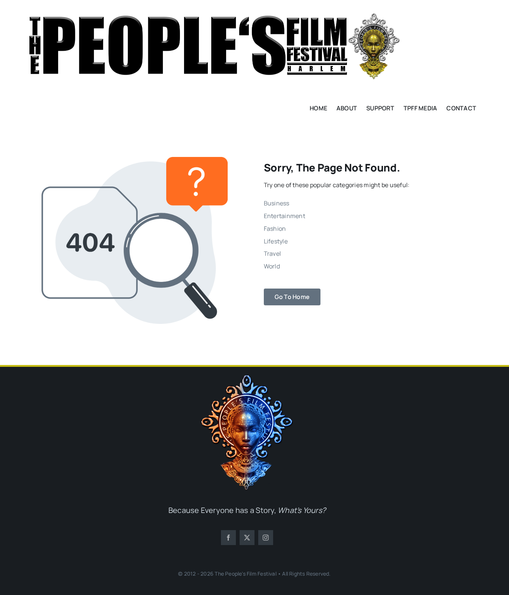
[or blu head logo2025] (247, 378)
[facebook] (228, 537)
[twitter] (247, 537)
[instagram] (265, 537)
